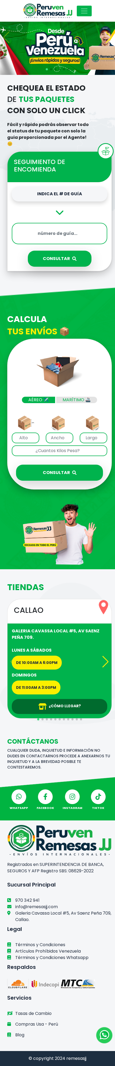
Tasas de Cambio (33, 1013)
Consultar (56, 258)
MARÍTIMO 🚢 (77, 400)
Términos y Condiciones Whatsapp (52, 957)
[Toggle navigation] (84, 11)
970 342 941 (27, 900)
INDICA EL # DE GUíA (59, 194)
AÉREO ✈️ (38, 400)
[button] (6, 37)
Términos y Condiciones (40, 945)
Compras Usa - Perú (36, 1024)
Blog (19, 1035)
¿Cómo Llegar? (65, 706)
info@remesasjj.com (36, 907)
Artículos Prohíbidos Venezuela (48, 951)
